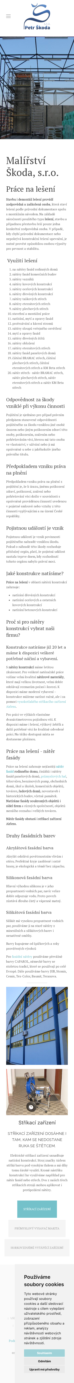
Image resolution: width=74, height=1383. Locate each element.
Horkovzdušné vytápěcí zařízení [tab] (37, 1248)
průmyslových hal (53, 776)
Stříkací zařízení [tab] (37, 1209)
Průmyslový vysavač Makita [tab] (37, 1228)
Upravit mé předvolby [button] (44, 1369)
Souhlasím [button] (44, 1353)
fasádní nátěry (22, 956)
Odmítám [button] (44, 1361)
